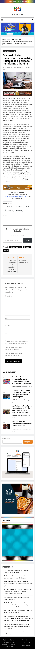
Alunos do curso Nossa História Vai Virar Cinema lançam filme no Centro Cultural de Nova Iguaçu (17, 626)
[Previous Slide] (30, 2)
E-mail (7, 326)
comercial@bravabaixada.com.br (15, 196)
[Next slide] (33, 2)
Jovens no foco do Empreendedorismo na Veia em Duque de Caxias (22, 424)
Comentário (9, 296)
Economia (27, 247)
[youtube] (22, 15)
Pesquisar (6, 438)
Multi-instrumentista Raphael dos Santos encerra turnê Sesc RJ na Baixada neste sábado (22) (18, 584)
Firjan (6, 250)
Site (6, 333)
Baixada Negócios (9, 51)
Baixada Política (9, 67)
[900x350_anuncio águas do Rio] (17, 29)
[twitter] (17, 15)
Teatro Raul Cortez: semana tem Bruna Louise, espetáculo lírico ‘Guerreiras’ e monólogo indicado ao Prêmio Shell (18, 605)
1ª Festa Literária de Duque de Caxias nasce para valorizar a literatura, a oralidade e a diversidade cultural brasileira (17, 591)
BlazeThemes (9, 646)
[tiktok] (19, 15)
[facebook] (13, 15)
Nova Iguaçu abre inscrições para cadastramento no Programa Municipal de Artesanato (16, 1)
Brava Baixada (17, 386)
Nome (7, 318)
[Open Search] (30, 19)
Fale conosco (26, 645)
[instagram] (15, 15)
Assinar (27, 240)
